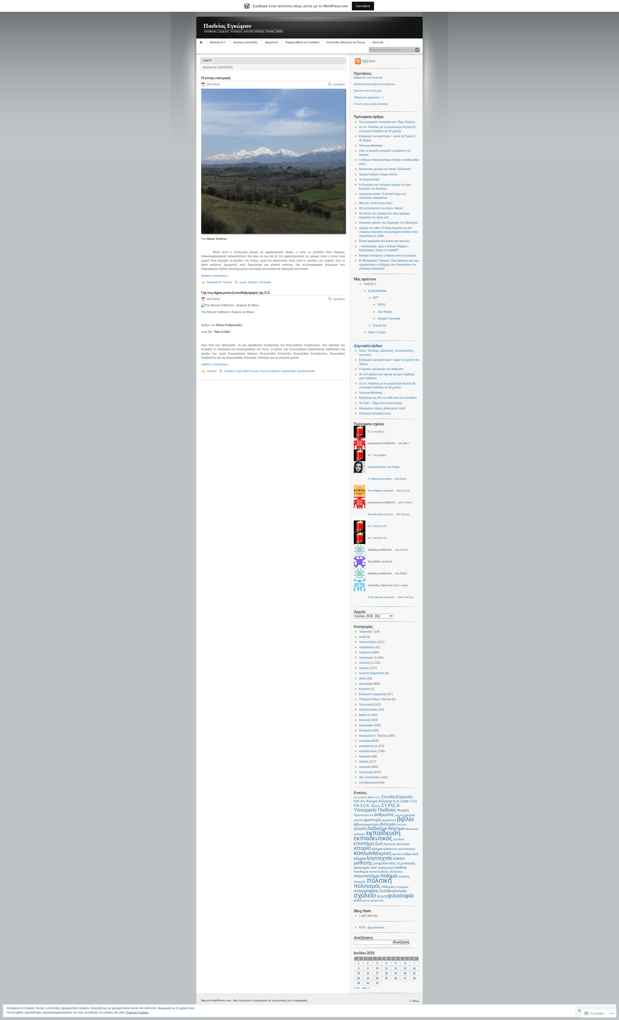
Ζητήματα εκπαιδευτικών (375, 413)
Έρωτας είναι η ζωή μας (367, 90)
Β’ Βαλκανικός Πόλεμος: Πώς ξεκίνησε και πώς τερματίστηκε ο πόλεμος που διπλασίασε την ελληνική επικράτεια (389, 264)
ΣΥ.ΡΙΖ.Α (390, 805)
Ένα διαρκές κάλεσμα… (382, 490)
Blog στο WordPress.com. (216, 1000)
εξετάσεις (399, 839)
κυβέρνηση (410, 854)
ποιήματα (365, 652)
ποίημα (388, 876)
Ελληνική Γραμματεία (373, 694)
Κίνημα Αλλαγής (379, 801)
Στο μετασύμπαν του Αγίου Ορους (381, 208)
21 (414, 973)
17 (377, 973)
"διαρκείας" (366, 631)
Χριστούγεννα (363, 815)
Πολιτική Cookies (137, 1012)
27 (405, 978)
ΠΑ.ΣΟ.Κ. (362, 805)
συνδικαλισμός (393, 891)
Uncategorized (368, 782)
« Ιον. (357, 987)
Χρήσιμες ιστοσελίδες (245, 42)
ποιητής (360, 882)
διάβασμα (377, 828)
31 (377, 983)
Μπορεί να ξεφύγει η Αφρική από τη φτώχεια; (388, 255)
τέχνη (381, 896)
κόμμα (360, 858)
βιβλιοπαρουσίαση (366, 824)
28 (414, 978)
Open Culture (377, 332)
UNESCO (370, 284)
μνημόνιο (380, 863)
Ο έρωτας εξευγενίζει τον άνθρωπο (381, 369)
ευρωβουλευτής (306, 371)
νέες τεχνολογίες (369, 777)
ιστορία (363, 761)
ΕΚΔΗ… (405, 573)
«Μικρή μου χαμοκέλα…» (368, 97)
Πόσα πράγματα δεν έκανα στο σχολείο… (385, 241)
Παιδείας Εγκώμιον (227, 26)
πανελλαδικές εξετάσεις (386, 871)
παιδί (373, 868)
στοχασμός (402, 886)
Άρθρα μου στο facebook (368, 77)
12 (395, 968)
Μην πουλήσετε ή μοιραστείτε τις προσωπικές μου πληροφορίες (270, 1000)
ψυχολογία (377, 900)
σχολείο (364, 668)
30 (367, 983)
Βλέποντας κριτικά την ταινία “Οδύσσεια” (385, 169)
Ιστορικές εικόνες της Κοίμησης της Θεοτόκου (388, 222)
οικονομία (361, 868)
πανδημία (361, 871)
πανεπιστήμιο (368, 642)
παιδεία (401, 868)
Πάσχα (376, 806)
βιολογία (364, 720)
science (362, 797)
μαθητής (363, 862)
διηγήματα (366, 730)
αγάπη (358, 820)
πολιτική (211, 371)
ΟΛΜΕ (404, 801)
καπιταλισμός (406, 848)
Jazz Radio (384, 312)
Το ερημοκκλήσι (369, 179)
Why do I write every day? (376, 203)
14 (414, 968)
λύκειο (399, 858)
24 (377, 978)
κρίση (385, 853)
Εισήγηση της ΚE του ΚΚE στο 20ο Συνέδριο (388, 397)
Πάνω (415, 1000)
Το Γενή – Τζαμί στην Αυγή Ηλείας (380, 403)
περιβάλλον (366, 647)
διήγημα (252, 282)
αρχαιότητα (389, 820)
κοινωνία (364, 767)
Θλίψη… (383, 455)
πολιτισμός (366, 657)
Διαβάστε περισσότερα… (215, 275)
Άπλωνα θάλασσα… (372, 145)
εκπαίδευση (366, 746)
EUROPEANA (377, 291)
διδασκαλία (411, 828)
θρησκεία (365, 756)
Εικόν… (404, 478)
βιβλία (363, 715)
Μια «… (382, 431)
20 (405, 973)
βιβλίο (405, 819)
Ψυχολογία (366, 704)
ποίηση (403, 876)
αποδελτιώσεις (368, 709)
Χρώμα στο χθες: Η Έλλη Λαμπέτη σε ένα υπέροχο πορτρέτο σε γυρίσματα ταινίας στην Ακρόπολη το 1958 (388, 232)
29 (358, 983)
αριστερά (372, 820)
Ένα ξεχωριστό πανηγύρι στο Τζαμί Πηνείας (387, 122)
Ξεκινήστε (363, 6)
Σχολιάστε (339, 84)
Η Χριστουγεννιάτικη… (381, 478)
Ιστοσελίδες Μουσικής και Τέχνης (345, 42)
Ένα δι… (406, 490)
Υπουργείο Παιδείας (375, 810)
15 (358, 973)
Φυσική (403, 810)
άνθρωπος (384, 814)
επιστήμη (365, 740)
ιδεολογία (403, 844)
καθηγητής (390, 849)
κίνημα (377, 849)
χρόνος (366, 900)
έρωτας (409, 815)
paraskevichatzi (377, 466)
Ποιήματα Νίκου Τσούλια (375, 699)
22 (358, 978)
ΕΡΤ (375, 298)
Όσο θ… (383, 526)
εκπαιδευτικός (368, 751)
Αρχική (201, 42)
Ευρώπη (364, 689)
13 (405, 968)
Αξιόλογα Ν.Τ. (218, 42)
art (355, 797)
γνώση (360, 828)
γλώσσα (401, 824)
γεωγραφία (366, 725)
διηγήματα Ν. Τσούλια (219, 282)
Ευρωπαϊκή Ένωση (246, 371)
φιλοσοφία (366, 683)
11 (386, 968)
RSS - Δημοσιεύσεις (372, 927)
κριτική (396, 854)
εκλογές (359, 834)
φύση (362, 678)
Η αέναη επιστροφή (215, 78)
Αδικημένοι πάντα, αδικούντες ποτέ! (382, 408)
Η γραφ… (404, 585)
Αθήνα (371, 797)
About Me (377, 42)
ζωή (379, 843)
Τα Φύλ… (408, 502)
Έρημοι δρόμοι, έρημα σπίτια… (379, 174)
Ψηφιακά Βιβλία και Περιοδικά (302, 42)
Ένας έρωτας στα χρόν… (382, 597)
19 (395, 973)
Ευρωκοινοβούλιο (270, 371)
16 (367, 973)
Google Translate (388, 318)
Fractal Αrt (379, 325)
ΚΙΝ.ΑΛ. (360, 801)
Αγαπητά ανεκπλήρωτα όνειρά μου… (375, 84)
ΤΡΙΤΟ (381, 305)
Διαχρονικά (271, 42)
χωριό (243, 282)
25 (386, 978)
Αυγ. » (366, 987)
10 (377, 968)
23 (367, 978)
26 (395, 978)
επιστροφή (265, 282)
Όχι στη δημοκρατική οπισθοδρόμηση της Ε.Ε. (236, 293)
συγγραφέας (366, 890)
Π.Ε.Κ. (414, 801)
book (362, 637)
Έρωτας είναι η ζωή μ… (381, 514)
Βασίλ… (390, 561)
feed (368, 61)
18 (386, 973)
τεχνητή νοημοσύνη (371, 673)
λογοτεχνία (366, 772)
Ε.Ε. (378, 797)
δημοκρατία (288, 371)
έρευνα (399, 815)
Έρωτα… (406, 514)
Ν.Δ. (396, 801)
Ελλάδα (388, 797)
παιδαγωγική (385, 868)
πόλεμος (388, 887)
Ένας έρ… (409, 597)
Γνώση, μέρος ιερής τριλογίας (371, 103)
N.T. (370, 431)
